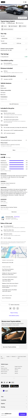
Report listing (14, 312)
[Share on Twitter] (10, 308)
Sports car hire (18, 368)
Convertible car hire (5, 369)
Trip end (2, 41)
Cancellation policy (14, 315)
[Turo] (3, 2)
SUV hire (16, 369)
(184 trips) (12, 23)
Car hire (2, 366)
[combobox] (26, 49)
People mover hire (18, 366)
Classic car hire (4, 368)
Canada (8, 356)
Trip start (3, 36)
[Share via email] (14, 308)
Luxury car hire (4, 373)
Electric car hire (4, 371)
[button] (25, 2)
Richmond (14, 356)
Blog (13, 382)
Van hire (16, 373)
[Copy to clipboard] (17, 308)
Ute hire (16, 371)
